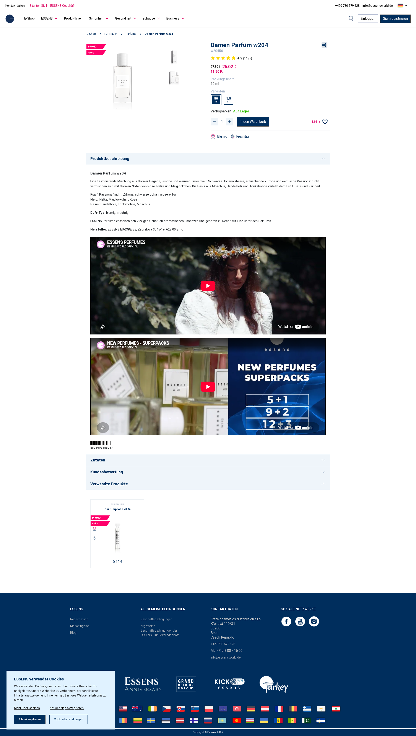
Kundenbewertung (106, 472)
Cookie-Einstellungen (68, 719)
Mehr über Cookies (27, 708)
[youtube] (300, 621)
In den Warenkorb (253, 122)
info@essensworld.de (377, 5)
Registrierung (79, 619)
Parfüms (131, 33)
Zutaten (97, 460)
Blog (73, 632)
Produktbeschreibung (109, 158)
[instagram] (314, 621)
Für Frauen (110, 33)
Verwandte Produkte (109, 484)
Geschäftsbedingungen (156, 619)
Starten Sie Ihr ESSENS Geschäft (52, 5)
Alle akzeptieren (30, 719)
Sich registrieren (395, 18)
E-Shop (29, 18)
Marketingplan (79, 626)
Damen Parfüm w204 (159, 33)
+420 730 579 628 (347, 5)
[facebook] (286, 621)
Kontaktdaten (15, 5)
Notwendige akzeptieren (67, 708)
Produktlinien (73, 18)
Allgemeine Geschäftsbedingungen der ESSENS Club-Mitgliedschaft (159, 630)
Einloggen (368, 18)
